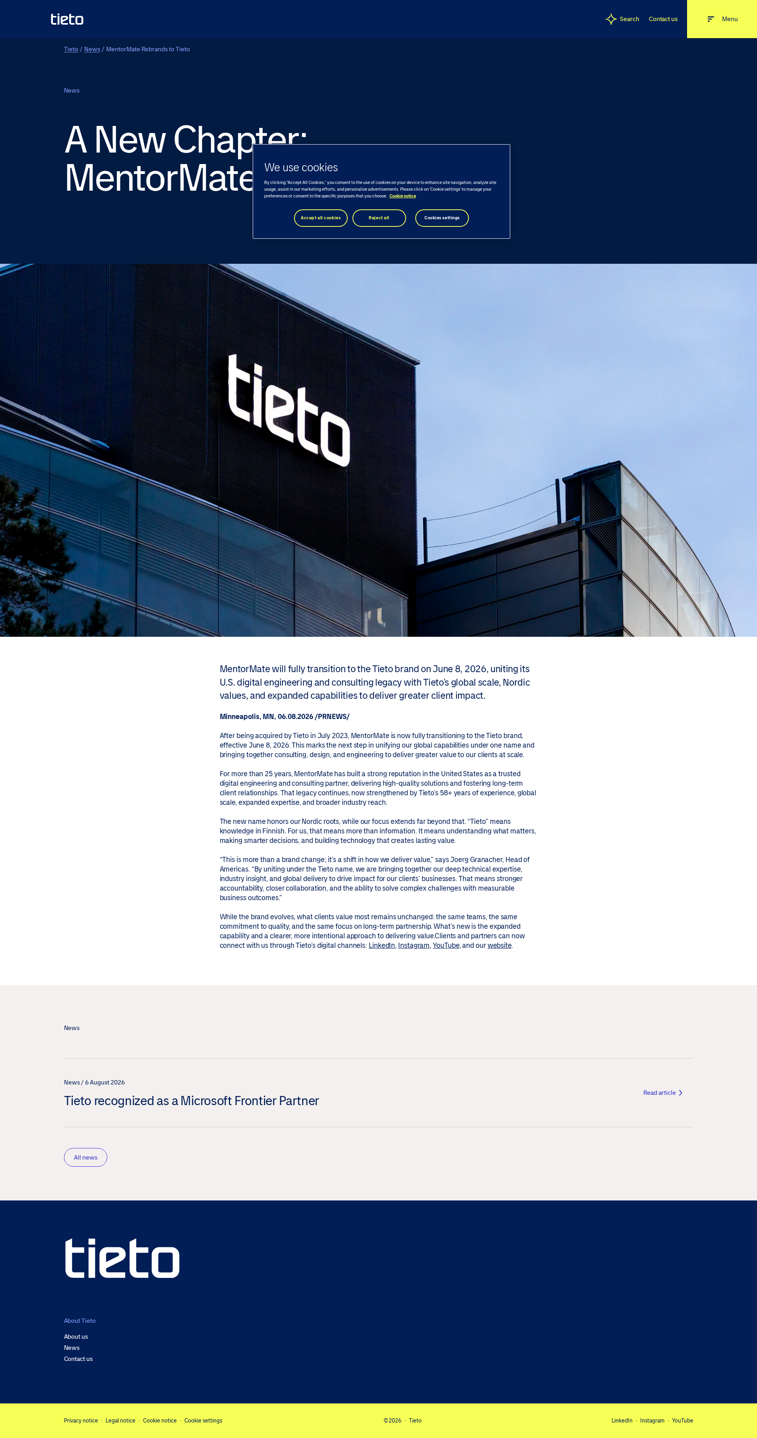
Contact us (663, 19)
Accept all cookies (321, 218)
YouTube (446, 945)
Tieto (71, 49)
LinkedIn (382, 945)
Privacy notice (81, 1420)
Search (629, 19)
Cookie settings (203, 1420)
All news (85, 1157)
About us (76, 1336)
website (499, 945)
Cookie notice (160, 1420)
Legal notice (121, 1420)
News (92, 49)
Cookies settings (442, 218)
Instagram (414, 945)
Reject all (379, 218)
